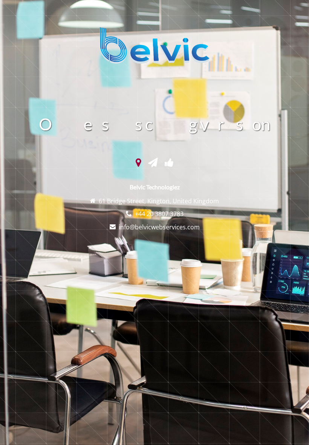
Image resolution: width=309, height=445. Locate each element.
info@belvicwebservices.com (159, 227)
